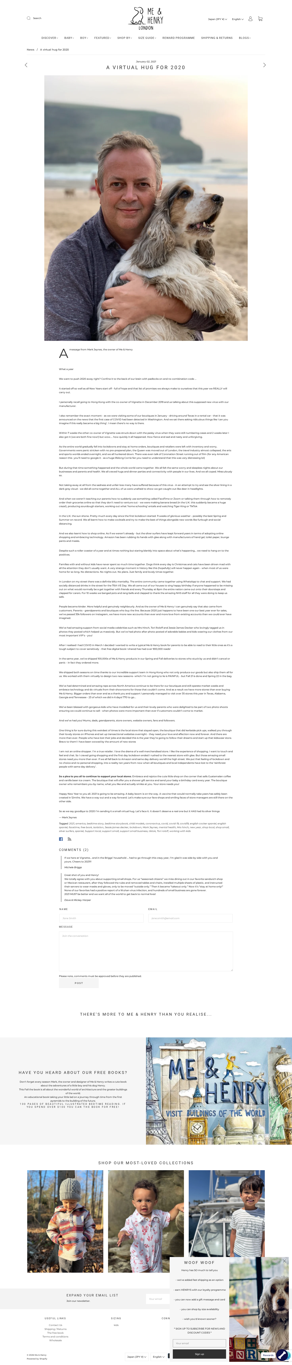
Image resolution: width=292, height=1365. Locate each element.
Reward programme (178, 37)
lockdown (135, 827)
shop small (222, 827)
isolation (98, 827)
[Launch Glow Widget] (282, 1355)
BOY (83, 37)
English (236, 19)
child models (136, 823)
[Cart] (260, 19)
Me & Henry (40, 1355)
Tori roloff (162, 831)
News (30, 49)
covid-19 (174, 823)
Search (37, 18)
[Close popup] (284, 1261)
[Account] (250, 19)
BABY (68, 37)
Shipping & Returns (217, 37)
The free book (55, 1332)
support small (110, 831)
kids (116, 1325)
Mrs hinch (183, 827)
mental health (167, 827)
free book (86, 827)
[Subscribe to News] (69, 839)
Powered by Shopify (37, 1358)
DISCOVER (49, 37)
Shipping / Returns (55, 1329)
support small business (134, 831)
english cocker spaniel (203, 823)
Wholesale (55, 1340)
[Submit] (31, 18)
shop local (208, 827)
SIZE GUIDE (146, 37)
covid (164, 823)
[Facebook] (61, 839)
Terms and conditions (55, 1336)
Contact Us (55, 1325)
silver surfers (66, 831)
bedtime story (95, 823)
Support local (93, 831)
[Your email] (166, 1299)
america (80, 823)
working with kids (180, 831)
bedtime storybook (116, 823)
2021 (71, 823)
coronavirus (153, 823)
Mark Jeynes (150, 827)
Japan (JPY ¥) (216, 19)
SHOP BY (123, 37)
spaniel (79, 831)
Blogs (244, 37)
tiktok (152, 831)
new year (195, 827)
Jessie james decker (116, 827)
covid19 (184, 823)
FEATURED (101, 37)
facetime (74, 827)
